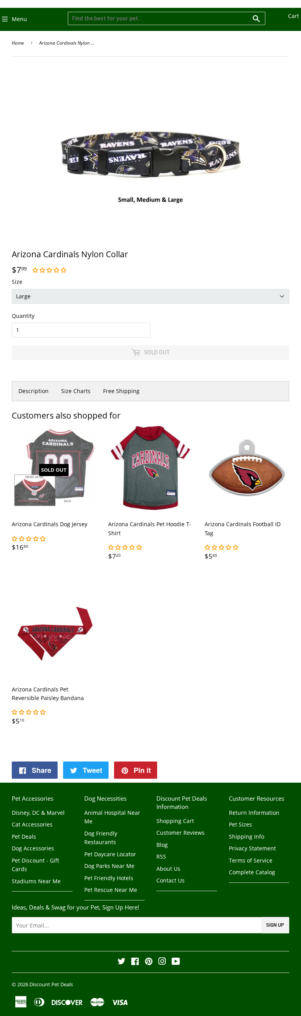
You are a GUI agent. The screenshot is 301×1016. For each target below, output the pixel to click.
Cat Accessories (32, 824)
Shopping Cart (175, 821)
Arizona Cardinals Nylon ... (66, 43)
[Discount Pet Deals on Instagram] (162, 962)
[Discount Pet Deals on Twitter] (121, 962)
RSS (161, 856)
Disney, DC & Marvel (38, 812)
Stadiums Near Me (36, 881)
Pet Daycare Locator (110, 854)
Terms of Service (250, 860)
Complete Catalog (252, 872)
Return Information (254, 812)
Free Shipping (121, 391)
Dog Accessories (33, 848)
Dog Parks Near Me (109, 866)
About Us (168, 868)
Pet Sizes (240, 824)
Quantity (23, 315)
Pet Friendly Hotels (108, 878)
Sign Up (275, 925)
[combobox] (166, 18)
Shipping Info (246, 836)
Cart (293, 16)
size (17, 281)
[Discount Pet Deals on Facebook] (135, 962)
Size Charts (76, 391)
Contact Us (170, 880)
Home (18, 43)
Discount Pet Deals (51, 984)
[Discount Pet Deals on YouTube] (176, 962)
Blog (162, 844)
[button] (50, 270)
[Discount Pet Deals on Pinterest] (149, 962)
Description (33, 391)
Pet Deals (24, 836)
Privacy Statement (252, 848)
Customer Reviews (180, 832)
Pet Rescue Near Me (110, 889)
